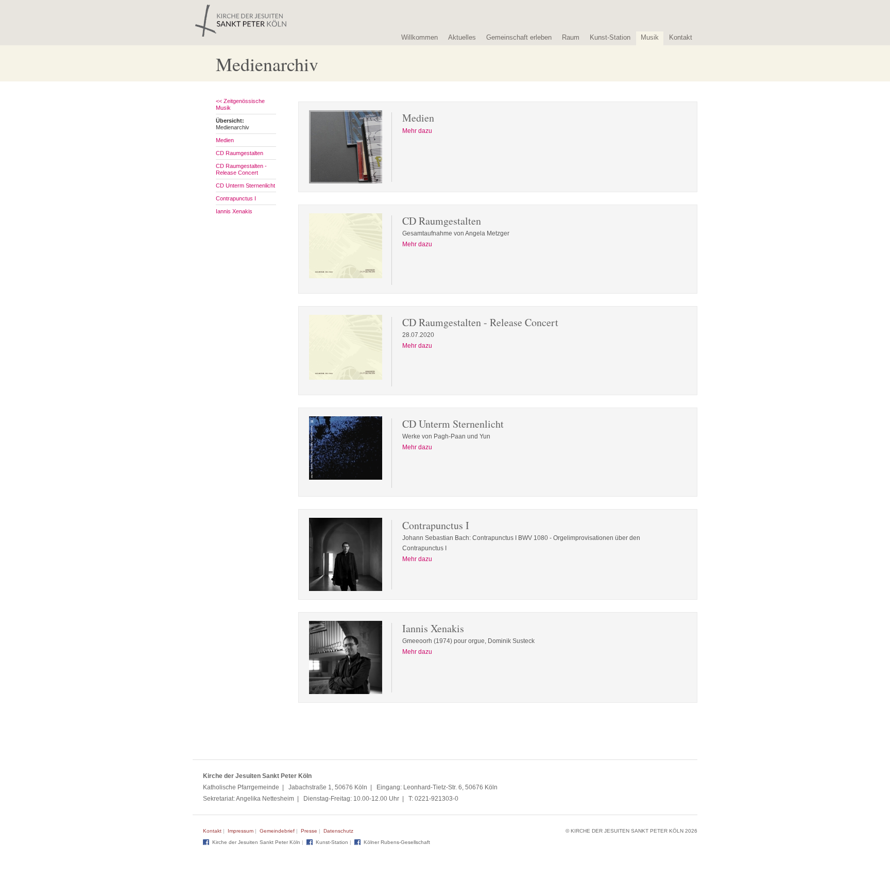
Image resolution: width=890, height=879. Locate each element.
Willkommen (419, 37)
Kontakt (680, 37)
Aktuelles (462, 37)
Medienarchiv (232, 123)
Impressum (240, 831)
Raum (570, 37)
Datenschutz (338, 831)
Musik (650, 37)
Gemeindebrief (277, 831)
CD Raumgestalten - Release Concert (241, 169)
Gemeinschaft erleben (519, 37)
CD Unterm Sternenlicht (245, 185)
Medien (225, 140)
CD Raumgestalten (239, 153)
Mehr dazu (417, 130)
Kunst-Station (610, 37)
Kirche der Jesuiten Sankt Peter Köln (256, 842)
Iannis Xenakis (234, 211)
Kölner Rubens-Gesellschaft (397, 842)
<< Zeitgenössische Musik (240, 104)
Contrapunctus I (236, 198)
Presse (309, 831)
